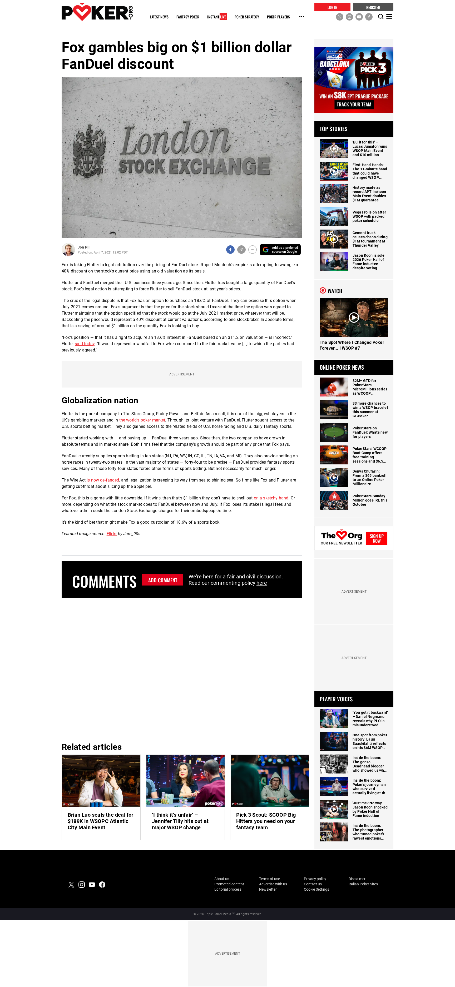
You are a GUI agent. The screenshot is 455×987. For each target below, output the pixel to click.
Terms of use (269, 879)
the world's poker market (142, 420)
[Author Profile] (68, 249)
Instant (216, 17)
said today (85, 343)
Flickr (112, 533)
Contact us (313, 884)
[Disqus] (182, 669)
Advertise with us (273, 884)
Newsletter (268, 889)
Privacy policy (315, 879)
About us (221, 879)
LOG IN (332, 7)
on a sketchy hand (271, 497)
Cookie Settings (316, 889)
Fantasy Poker (187, 17)
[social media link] (339, 16)
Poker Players (278, 17)
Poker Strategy (247, 17)
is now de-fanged (103, 480)
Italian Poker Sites (363, 884)
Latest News (159, 17)
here (261, 583)
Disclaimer (357, 879)
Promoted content (229, 884)
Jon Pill (84, 247)
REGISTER (373, 7)
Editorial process (227, 889)
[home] (97, 12)
